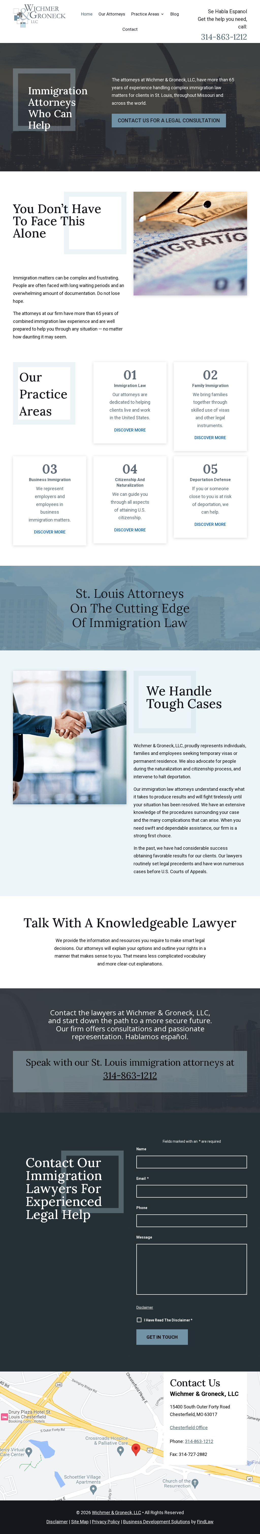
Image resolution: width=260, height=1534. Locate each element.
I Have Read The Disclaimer (168, 1320)
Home (86, 14)
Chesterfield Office (189, 1427)
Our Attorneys (112, 14)
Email (142, 1178)
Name (141, 1149)
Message (144, 1237)
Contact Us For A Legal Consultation (169, 120)
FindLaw (205, 1521)
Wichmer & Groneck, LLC (116, 1512)
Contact (130, 29)
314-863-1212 (224, 37)
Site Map (80, 1521)
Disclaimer (144, 1307)
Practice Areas (145, 14)
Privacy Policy (106, 1521)
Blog (174, 14)
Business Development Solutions (156, 1521)
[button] (254, 1528)
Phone (141, 1208)
